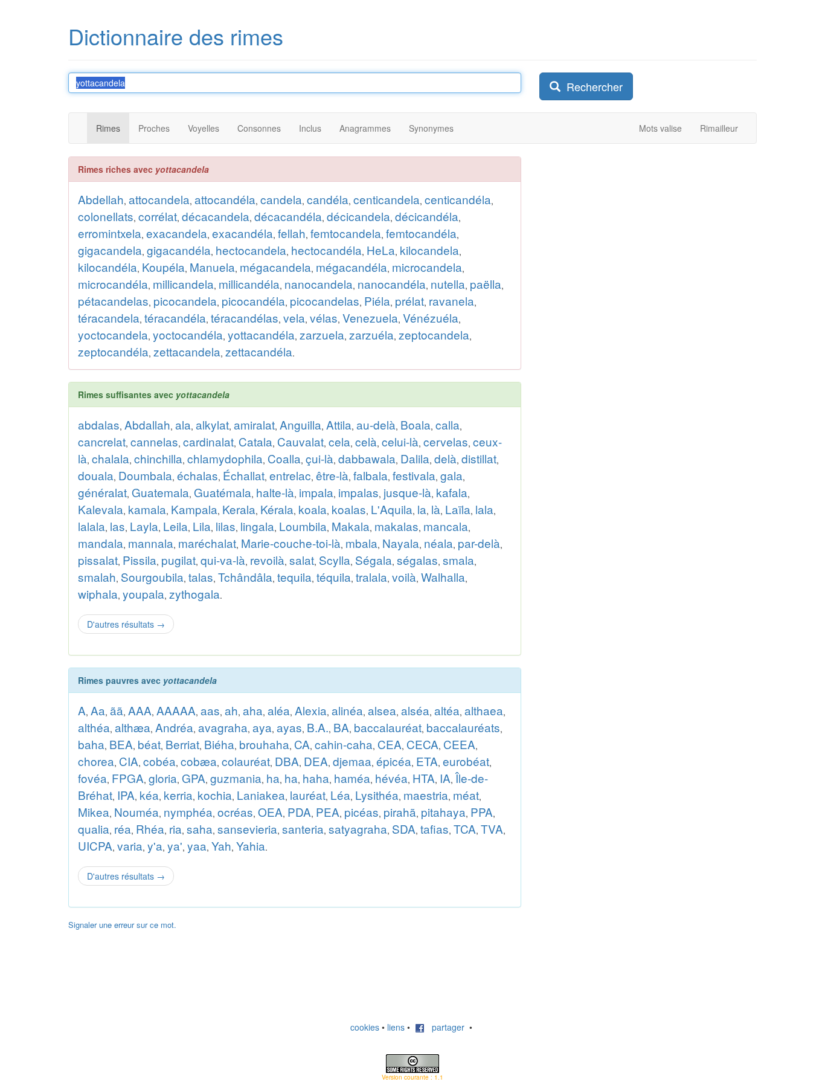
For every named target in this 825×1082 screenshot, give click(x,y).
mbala (361, 543)
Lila (202, 526)
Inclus (310, 128)
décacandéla (288, 216)
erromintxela (109, 233)
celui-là (400, 441)
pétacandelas (113, 300)
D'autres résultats (126, 624)
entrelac (290, 475)
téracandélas (244, 317)
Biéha (219, 744)
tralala (371, 576)
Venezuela (370, 317)
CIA (128, 761)
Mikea (93, 811)
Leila (175, 526)
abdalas (99, 424)
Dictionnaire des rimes (175, 36)
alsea (382, 710)
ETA (427, 761)
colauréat (246, 761)
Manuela (212, 267)
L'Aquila (391, 509)
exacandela (176, 233)
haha (316, 778)
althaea (483, 710)
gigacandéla (179, 250)
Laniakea (261, 795)
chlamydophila (225, 458)
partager (444, 1027)
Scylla (334, 560)
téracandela (109, 317)
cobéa (159, 761)
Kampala (194, 509)
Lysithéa (377, 795)
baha (91, 744)
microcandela (427, 267)
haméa (352, 778)
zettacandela (186, 351)
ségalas (417, 560)
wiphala (98, 593)
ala (183, 424)
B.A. (318, 727)
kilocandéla (107, 267)
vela (294, 317)
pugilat (178, 560)
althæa (132, 727)
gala (451, 475)
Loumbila (303, 526)
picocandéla (253, 300)
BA (341, 727)
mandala (100, 543)
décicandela (358, 216)
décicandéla (426, 216)
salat (301, 560)
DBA (287, 761)
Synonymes (431, 128)
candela (281, 199)
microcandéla (113, 283)
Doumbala (145, 475)
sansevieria (247, 828)
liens (396, 1027)
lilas (226, 526)
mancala (445, 526)
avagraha (223, 727)
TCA (465, 828)
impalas (358, 492)
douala (96, 475)
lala (484, 509)
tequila (294, 576)
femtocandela (345, 233)
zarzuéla (371, 334)
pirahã (400, 811)
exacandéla (242, 233)
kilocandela (429, 250)
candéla (327, 199)
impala (316, 492)
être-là (332, 475)
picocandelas (324, 300)
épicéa (393, 761)
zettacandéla (258, 351)
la (421, 509)
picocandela (185, 300)
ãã (116, 710)
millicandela (183, 283)
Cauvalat (300, 441)
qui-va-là (223, 560)
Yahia (250, 845)
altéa (447, 710)
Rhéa (150, 828)
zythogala (194, 593)
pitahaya (443, 811)
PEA (327, 811)
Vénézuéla (430, 317)
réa (122, 828)
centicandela (386, 199)
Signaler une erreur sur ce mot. (122, 924)
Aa (98, 710)
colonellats (105, 216)
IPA (126, 795)
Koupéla (163, 267)
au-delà (376, 424)
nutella (448, 283)
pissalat (98, 560)
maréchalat (207, 543)
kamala (147, 509)
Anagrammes (365, 128)
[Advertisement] (630, 337)
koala (312, 509)
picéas (361, 811)
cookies (364, 1027)
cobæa (199, 761)
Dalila (414, 458)
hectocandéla (326, 250)
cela (339, 441)
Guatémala (222, 492)
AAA (140, 710)
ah (231, 710)
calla (447, 424)
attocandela (159, 199)
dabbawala (367, 458)
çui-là (319, 458)
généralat (102, 492)
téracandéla (175, 317)
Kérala (277, 509)
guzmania (236, 778)
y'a (154, 845)
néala (438, 543)
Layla (144, 526)
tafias (434, 828)
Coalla (284, 458)
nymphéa (188, 811)
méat (466, 795)
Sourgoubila (152, 576)
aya (262, 727)
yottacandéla (261, 334)
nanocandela (318, 283)
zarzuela (322, 334)
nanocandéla (392, 283)
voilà (404, 576)
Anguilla (300, 424)
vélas (324, 317)
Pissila (139, 560)
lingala (257, 526)
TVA (492, 828)
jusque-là (407, 492)
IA (445, 778)
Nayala (400, 543)
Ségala (373, 560)
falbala (370, 475)
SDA (404, 828)
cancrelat (102, 441)
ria (175, 828)
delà (445, 458)
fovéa (92, 778)
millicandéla (249, 283)
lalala (91, 526)
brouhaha (264, 744)
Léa (340, 795)
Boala (415, 424)
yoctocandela (113, 334)
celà (366, 441)
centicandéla (458, 199)
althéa (94, 727)
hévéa (391, 778)
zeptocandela (434, 334)
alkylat (212, 424)
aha (253, 710)
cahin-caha (344, 744)
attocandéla (224, 199)
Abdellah (101, 199)
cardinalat (208, 441)
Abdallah (147, 424)
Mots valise (660, 128)
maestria (425, 795)
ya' (174, 845)
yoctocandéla (188, 334)
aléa (279, 710)
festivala (414, 475)
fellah (292, 233)
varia (130, 845)
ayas (289, 727)
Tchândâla (245, 576)
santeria (303, 828)
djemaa (352, 761)
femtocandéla (421, 233)
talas (200, 576)
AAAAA (176, 710)
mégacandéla (351, 267)
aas (210, 710)
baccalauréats (463, 727)
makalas (396, 526)
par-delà (479, 543)
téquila (333, 576)
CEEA (459, 744)
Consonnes (259, 128)
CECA (422, 744)
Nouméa (136, 811)
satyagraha (358, 828)
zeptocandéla (113, 351)
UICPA (95, 845)
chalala (110, 458)
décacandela (215, 216)
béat (149, 744)
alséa (415, 710)
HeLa (381, 250)
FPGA (128, 778)
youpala (143, 593)
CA (302, 744)
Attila (339, 424)
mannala (150, 543)
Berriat (182, 744)
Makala (351, 526)
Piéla (377, 300)
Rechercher (591, 86)
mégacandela (275, 267)
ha (273, 778)
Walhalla (443, 576)
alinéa (347, 710)
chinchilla (158, 458)
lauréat (308, 795)
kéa (149, 795)
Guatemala (160, 492)
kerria (178, 795)
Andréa (174, 727)
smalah (97, 576)
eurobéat (466, 761)
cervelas (445, 441)
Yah (221, 845)
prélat (409, 300)
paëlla (485, 283)
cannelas (154, 441)
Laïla (457, 509)
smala (458, 560)
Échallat (244, 475)
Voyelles (203, 128)
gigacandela (110, 250)
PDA (299, 811)
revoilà (267, 560)
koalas (349, 509)
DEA (316, 761)
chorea (96, 761)
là (435, 509)
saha (200, 828)
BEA (121, 744)
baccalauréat (388, 727)
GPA (193, 778)
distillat (478, 458)
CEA (389, 744)
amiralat (254, 424)
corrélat (157, 216)
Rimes (108, 128)
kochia (214, 795)
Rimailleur (719, 128)
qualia (93, 828)
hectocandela (251, 250)
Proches (154, 128)
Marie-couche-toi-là (291, 543)
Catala (255, 441)
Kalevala (100, 509)
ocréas (235, 811)
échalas (197, 475)
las (117, 526)
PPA (481, 811)
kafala (451, 492)
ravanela (451, 300)
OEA (270, 811)
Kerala (238, 509)
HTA (423, 778)
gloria (163, 778)
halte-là (275, 492)
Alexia (311, 710)
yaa (197, 845)
